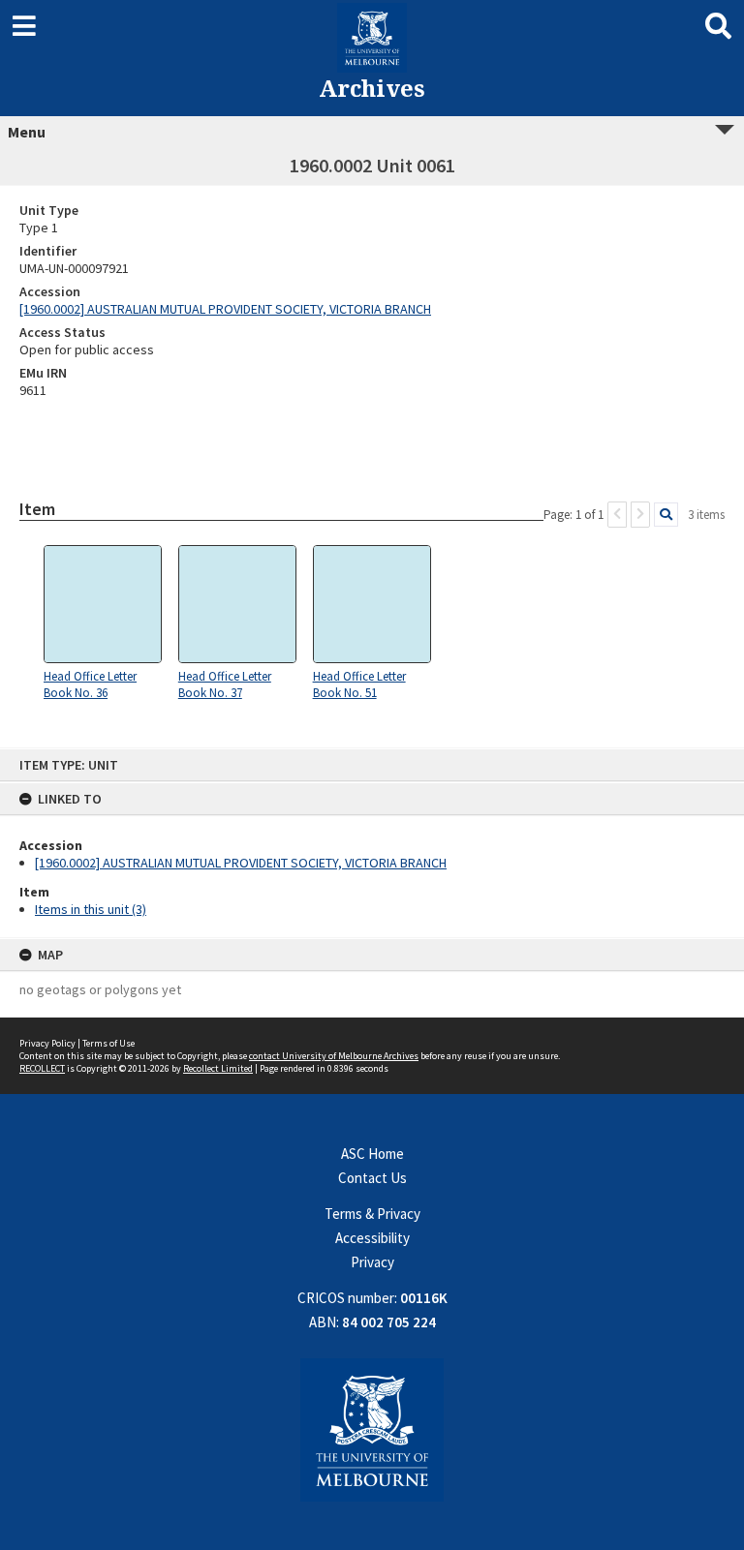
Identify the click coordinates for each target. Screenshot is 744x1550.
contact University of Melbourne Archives (333, 1055)
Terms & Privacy (372, 1213)
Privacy (372, 1262)
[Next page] (640, 514)
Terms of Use (108, 1043)
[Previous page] (617, 514)
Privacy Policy (47, 1043)
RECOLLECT (42, 1068)
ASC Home (372, 1153)
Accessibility (372, 1238)
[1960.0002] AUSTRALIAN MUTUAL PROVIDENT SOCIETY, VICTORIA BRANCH (241, 862)
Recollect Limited (218, 1068)
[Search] (666, 514)
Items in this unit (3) (90, 909)
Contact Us (372, 1178)
